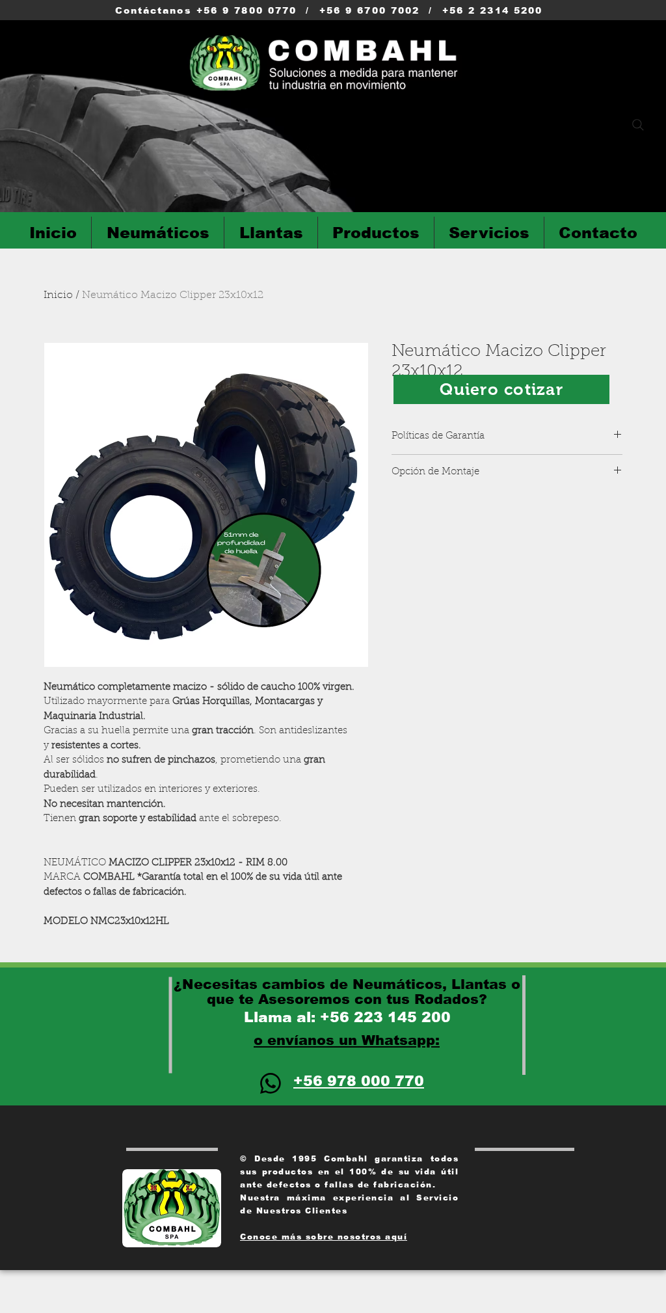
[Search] (638, 125)
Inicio (58, 295)
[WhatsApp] (270, 1083)
